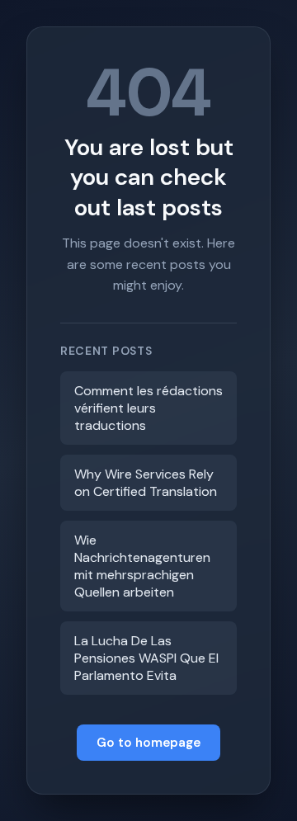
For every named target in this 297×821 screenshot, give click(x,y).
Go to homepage (148, 742)
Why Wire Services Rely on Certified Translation (145, 482)
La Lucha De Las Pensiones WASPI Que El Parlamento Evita (146, 658)
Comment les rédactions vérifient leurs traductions (148, 408)
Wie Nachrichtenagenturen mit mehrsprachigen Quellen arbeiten (142, 566)
